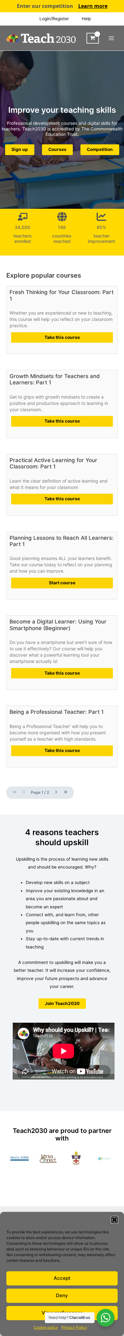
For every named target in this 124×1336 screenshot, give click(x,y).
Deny (62, 1295)
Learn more (92, 6)
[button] (114, 1220)
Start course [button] (62, 582)
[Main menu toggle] (111, 38)
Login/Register (54, 18)
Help (86, 18)
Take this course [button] (62, 337)
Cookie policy (46, 1327)
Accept (62, 1278)
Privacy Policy (74, 1327)
